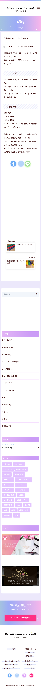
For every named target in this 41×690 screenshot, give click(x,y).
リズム (21, 495)
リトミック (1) (7, 383)
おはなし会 (7, 479)
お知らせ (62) (7, 347)
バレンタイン (22, 490)
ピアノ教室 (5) (7, 369)
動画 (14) (5, 397)
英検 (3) (5, 419)
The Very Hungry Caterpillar (14, 469)
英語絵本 (6, 515)
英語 (13, 510)
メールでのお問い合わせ (20, 617)
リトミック (7, 500)
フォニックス (8, 495)
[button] (38, 8)
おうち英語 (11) (8, 340)
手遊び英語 (7, 505)
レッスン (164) (8, 390)
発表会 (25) (6, 404)
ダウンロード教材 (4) (10, 361)
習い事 (27, 505)
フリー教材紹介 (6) (9, 376)
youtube (6, 474)
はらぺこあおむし (24, 479)
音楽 (16, 515)
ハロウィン (7, 490)
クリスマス (21, 485)
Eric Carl (6, 464)
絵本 (18, 505)
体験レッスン (22, 500)
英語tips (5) (6, 426)
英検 (5, 510)
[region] (20, 187)
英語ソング (23, 510)
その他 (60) (6, 354)
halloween (19, 464)
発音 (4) (5, 412)
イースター (7, 485)
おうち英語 (18, 474)
